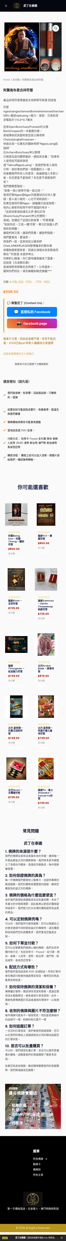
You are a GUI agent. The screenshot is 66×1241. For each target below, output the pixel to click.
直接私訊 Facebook (32, 311)
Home (6, 79)
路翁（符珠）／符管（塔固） (35, 281)
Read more (15, 558)
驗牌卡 (37, 1164)
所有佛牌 (38, 1159)
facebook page (32, 323)
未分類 (16, 79)
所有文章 (38, 1175)
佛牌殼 (37, 1169)
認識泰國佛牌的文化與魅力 (18, 353)
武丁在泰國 (30, 6)
